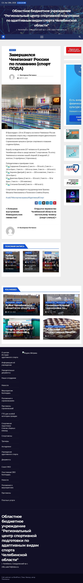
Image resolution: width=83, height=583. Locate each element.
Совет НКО (6, 467)
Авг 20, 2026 (51, 336)
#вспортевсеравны (20, 198)
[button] (80, 37)
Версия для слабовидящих (74, 50)
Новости (12, 50)
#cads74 (9, 198)
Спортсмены (7, 436)
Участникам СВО (8, 472)
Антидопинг (6, 447)
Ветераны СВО (50, 302)
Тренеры (5, 441)
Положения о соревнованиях (55, 326)
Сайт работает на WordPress (11, 577)
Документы (6, 460)
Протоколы (6, 493)
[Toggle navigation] (42, 37)
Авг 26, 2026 (11, 312)
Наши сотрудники (9, 378)
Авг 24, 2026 (51, 312)
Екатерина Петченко (28, 75)
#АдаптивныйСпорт (36, 198)
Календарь (6, 393)
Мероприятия (10, 302)
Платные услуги (8, 500)
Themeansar (5, 579)
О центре (5, 352)
